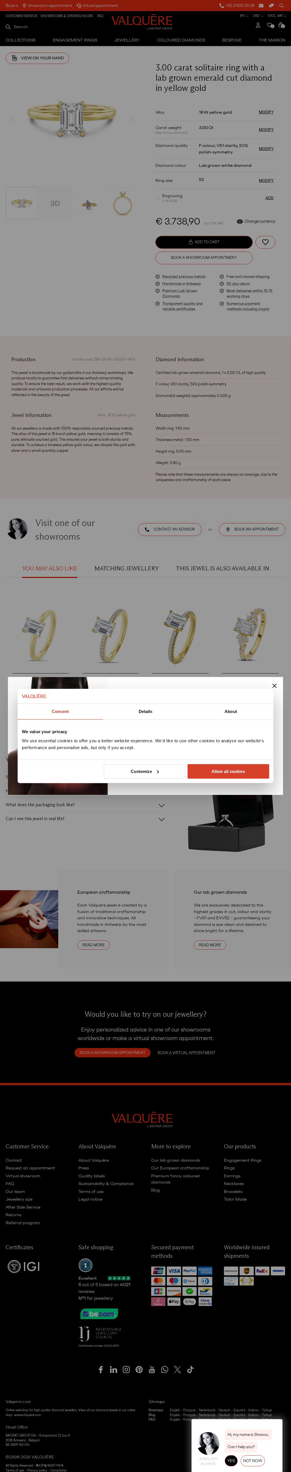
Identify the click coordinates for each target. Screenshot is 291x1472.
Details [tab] (146, 711)
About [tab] (231, 711)
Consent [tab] (60, 711)
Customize (141, 771)
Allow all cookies (228, 771)
